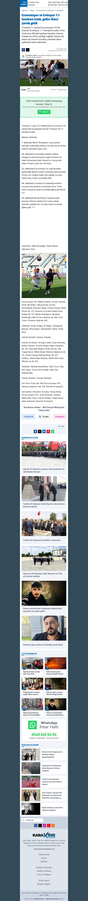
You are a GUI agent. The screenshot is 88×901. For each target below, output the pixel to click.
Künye (44, 858)
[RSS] (53, 825)
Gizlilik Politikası (44, 871)
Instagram (59, 416)
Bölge (32, 10)
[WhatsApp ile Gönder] (52, 431)
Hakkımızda (44, 854)
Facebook (28, 416)
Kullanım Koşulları (44, 867)
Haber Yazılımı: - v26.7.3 (44, 899)
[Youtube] (48, 825)
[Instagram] (44, 825)
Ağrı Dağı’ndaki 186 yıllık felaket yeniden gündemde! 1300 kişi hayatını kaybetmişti (49, 3)
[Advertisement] (44, 227)
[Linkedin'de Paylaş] (44, 431)
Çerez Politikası (44, 874)
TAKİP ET (45, 112)
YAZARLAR (29, 820)
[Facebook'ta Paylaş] (23, 50)
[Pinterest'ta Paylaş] (48, 431)
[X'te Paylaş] (27, 50)
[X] (40, 825)
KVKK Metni (44, 880)
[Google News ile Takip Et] (62, 89)
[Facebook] (36, 825)
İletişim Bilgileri (44, 884)
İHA (33, 90)
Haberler (25, 10)
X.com (45, 416)
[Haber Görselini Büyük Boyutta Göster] (44, 72)
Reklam (44, 861)
